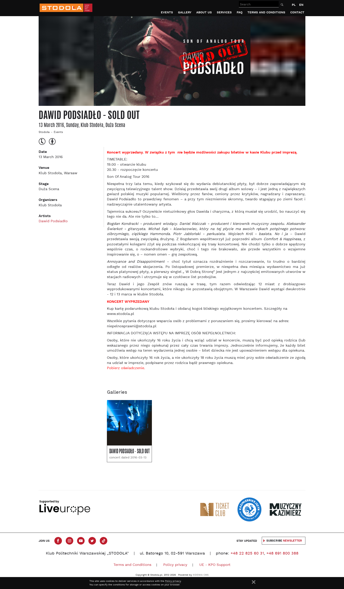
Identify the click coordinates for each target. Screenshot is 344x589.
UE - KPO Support (215, 564)
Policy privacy (175, 564)
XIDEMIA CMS (201, 575)
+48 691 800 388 (282, 553)
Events (167, 12)
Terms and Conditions (266, 12)
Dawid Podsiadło (53, 221)
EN (301, 5)
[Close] (254, 582)
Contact (297, 12)
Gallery (184, 12)
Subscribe (284, 541)
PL (294, 5)
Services (224, 12)
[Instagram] (69, 541)
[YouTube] (81, 541)
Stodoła (44, 132)
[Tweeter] (92, 541)
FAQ (239, 12)
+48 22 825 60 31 (247, 553)
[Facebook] (58, 541)
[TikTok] (103, 541)
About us (204, 12)
